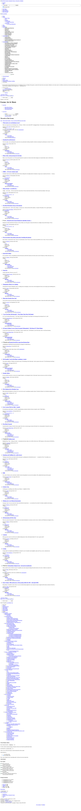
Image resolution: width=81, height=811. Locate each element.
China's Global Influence (11, 625)
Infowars (6, 56)
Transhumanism (10, 711)
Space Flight (9, 667)
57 (8, 573)
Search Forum (4, 111)
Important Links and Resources (12, 618)
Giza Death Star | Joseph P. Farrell (11, 45)
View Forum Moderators (11, 24)
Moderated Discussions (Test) (12, 621)
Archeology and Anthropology (12, 656)
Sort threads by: (3, 748)
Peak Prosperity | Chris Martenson (11, 51)
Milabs (8, 683)
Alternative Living (10, 642)
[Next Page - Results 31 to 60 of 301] (8, 95)
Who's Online (5, 608)
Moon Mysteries (10, 685)
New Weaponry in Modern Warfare (13, 665)
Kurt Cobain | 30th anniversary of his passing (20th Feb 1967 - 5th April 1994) (20, 582)
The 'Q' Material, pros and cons (12, 690)
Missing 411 (9, 700)
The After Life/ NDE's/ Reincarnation (13, 723)
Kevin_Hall (8, 126)
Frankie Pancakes (9, 274)
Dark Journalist (7, 52)
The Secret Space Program (11, 691)
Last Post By (16, 120)
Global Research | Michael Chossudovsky (12, 54)
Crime (8, 646)
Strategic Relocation (10, 739)
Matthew (7, 521)
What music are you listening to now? (11, 122)
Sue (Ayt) (8, 159)
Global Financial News (11, 631)
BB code (4, 784)
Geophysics (9, 660)
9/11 (8, 671)
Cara (7, 458)
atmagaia (7, 538)
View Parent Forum (8, 109)
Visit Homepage (10, 267)
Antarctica (9, 695)
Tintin (7, 586)
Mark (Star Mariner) (9, 209)
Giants (8, 699)
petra (7, 143)
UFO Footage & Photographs (12, 714)
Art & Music (9, 643)
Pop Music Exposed (7, 424)
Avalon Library (5, 35)
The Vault (8, 615)
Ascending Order (7, 754)
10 (11, 128)
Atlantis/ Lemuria (10, 697)
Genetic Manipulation (11, 680)
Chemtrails (9, 674)
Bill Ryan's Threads (8, 613)
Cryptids (8, 698)
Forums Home (5, 610)
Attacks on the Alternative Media (13, 672)
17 (13, 413)
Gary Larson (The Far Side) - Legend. (11, 407)
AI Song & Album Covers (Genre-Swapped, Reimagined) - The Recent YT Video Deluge (23, 328)
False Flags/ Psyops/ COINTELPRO (13, 679)
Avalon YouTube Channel (9, 31)
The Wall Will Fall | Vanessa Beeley (11, 43)
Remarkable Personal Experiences (13, 729)
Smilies (4, 785)
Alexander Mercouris (8, 70)
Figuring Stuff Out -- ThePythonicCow (14, 622)
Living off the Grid (10, 733)
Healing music (11, 439)
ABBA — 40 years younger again (10, 171)
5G (7, 670)
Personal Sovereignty (10, 737)
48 (8, 244)
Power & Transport (10, 738)
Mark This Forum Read (9, 108)
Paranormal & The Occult (11, 702)
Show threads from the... (4, 744)
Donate (4, 26)
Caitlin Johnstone (8, 47)
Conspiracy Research (8, 669)
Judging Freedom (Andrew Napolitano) (12, 69)
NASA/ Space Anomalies (11, 687)
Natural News (7, 57)
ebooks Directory (8, 37)
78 (8, 462)
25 (8, 350)
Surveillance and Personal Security (13, 668)
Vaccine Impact (7, 65)
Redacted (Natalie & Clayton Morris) (11, 68)
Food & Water (9, 736)
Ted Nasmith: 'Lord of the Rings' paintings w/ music (14, 359)
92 (8, 162)
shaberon (8, 257)
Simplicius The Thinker (9, 72)
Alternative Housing (10, 732)
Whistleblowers (9, 693)
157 (8, 179)
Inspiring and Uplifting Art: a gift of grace (12, 455)
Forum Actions (7, 21)
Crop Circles (9, 721)
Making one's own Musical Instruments (12, 500)
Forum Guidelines (8, 34)
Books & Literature (10, 644)
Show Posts (15, 115)
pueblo (7, 490)
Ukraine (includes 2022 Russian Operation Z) (13, 39)
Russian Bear (8, 346)
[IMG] (4, 786)
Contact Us (5, 794)
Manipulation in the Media (11, 682)
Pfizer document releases (9, 40)
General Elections (10, 633)
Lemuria (5, 534)
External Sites (5, 41)
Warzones (8, 639)
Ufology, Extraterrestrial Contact (10, 712)
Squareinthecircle (9, 318)
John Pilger (7, 48)
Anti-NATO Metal (7, 253)
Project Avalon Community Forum (9, 795)
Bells (4, 472)
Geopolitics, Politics (10, 632)
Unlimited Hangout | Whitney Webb (11, 63)
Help (3, 3)
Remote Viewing (10, 688)
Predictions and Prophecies (11, 710)
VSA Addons (38, 804)
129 (13, 128)
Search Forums (5, 609)
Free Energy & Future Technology (15, 655)
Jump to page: (5, 97)
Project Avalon (5, 80)
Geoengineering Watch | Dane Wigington (12, 61)
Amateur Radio (9, 734)
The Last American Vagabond (10, 46)
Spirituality (7, 722)
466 (8, 196)
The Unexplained (8, 694)
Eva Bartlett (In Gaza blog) (9, 66)
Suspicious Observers (8, 50)
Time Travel (9, 703)
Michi (7, 569)
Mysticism (9, 725)
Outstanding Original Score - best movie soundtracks (20, 565)
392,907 (6, 92)
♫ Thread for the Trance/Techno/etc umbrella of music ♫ (18, 220)
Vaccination (11, 663)
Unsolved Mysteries (10, 704)
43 (8, 508)
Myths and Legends (10, 701)
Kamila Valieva (6, 373)
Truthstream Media (8, 62)
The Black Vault (8, 53)
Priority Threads (10, 617)
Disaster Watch (11, 627)
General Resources (8, 616)
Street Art (5, 270)
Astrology (11, 726)
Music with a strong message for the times (12, 155)
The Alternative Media (11, 624)
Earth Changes (9, 707)
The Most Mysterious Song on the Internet (12, 205)
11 (6, 95)
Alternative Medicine (10, 653)
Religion (8, 728)
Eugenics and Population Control (13, 678)
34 (8, 146)
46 (8, 397)
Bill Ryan (4, 89)
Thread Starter (5, 120)
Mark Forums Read (10, 22)
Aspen (7, 288)
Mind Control (9, 684)
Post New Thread (3, 94)
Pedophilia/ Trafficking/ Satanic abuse (13, 686)
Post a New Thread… (8, 107)
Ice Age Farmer (7, 58)
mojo (7, 363)
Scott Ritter (7, 67)
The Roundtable (7, 614)
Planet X (8, 709)
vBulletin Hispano (9, 801)
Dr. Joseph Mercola (8, 59)
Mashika (7, 377)
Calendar (6, 20)
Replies (9, 120)
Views (12, 120)
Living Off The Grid (8, 731)
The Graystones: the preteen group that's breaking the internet (17, 237)
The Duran (7, 71)
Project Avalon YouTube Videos (12, 619)
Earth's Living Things (11, 659)
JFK (8, 681)
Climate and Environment (11, 626)
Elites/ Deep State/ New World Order (13, 677)
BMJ (7, 393)
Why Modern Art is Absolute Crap (11, 389)
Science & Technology (11, 666)
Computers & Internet (11, 658)
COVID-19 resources (8, 38)
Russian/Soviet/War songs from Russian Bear (19, 342)
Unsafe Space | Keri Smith (9, 44)
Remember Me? (7, 7)
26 (13, 226)
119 (8, 305)
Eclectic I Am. (6, 486)
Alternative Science (10, 654)
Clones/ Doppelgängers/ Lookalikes (13, 675)
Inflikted (43, 804)
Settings (4, 605)
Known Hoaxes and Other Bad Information (14, 620)
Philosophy (9, 727)
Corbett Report (7, 55)
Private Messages (6, 606)
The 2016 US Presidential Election (15, 634)
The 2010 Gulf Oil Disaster (14, 628)
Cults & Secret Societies (11, 676)
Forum (4, 17)
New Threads (5, 9)
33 (8, 525)
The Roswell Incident (13, 720)
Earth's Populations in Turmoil (12, 629)
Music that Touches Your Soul (9, 298)
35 (8, 260)
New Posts (4, 8)
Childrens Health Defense (9, 60)
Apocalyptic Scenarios (11, 706)
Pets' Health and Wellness (13, 664)
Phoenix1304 (8, 476)
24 (13, 194)
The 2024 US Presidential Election (15, 636)
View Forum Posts (10, 136)
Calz (7, 192)
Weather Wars (9, 692)
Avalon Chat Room (8, 33)
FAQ (6, 19)
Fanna (7, 224)
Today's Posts (7, 18)
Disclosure (9, 715)
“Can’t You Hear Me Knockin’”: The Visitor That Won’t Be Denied (18, 314)
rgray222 (8, 302)
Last (10, 95)
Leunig (4, 548)
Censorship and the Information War (13, 673)
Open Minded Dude (9, 332)
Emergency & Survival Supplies (12, 735)
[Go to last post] (12, 137)
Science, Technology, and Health (10, 651)
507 (8, 228)
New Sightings (9, 713)
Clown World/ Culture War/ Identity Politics (14, 645)
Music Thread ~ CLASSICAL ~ (10, 188)
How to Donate (5, 11)
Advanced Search (6, 76)
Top (12, 602)
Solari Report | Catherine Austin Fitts (11, 42)
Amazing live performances (9, 139)
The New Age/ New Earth (11, 708)
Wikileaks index (7, 64)
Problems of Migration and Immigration (14, 637)
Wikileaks (8, 640)
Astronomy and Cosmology (12, 657)
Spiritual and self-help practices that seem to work (15, 730)
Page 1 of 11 (2, 95)
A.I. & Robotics (10, 652)
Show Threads (8, 115)
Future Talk (7, 705)
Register (4, 2)
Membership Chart (8, 32)
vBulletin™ (7, 799)
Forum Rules (2, 789)
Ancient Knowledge (10, 696)
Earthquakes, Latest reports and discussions (14, 630)
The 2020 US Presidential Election (15, 635)
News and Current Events (9, 623)
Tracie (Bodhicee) (9, 411)
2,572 (9, 130)
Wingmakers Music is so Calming (10, 284)
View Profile (9, 135)
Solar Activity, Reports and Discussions (14, 638)
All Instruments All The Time (9, 517)
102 (8, 556)
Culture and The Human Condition (9, 81)
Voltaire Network (8, 49)
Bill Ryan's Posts (5, 10)
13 (8, 211)
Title (1, 120)
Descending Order (7, 755)
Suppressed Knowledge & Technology (14, 689)
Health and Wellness (10, 661)
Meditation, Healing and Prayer (12, 724)
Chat (3, 25)
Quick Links (7, 23)
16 (8, 319)
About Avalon (7, 30)
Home (4, 16)
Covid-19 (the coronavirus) (14, 662)
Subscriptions (5, 607)
